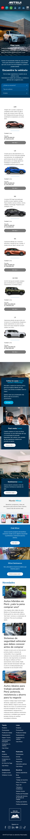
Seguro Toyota (6, 737)
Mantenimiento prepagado (6, 740)
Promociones (5, 730)
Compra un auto (6, 772)
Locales (18, 777)
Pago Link (19, 785)
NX (15, 196)
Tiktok (24, 827)
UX (15, 151)
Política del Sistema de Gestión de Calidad (21, 797)
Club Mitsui (5, 748)
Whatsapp (21, 827)
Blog (17, 775)
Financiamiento (6, 735)
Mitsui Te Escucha (21, 782)
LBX (15, 107)
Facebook (5, 827)
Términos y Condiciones (19, 788)
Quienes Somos (20, 791)
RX (15, 239)
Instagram (9, 827)
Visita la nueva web (14, 574)
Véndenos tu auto (7, 775)
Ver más (14, 543)
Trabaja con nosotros (22, 780)
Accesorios (19, 759)
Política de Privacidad (22, 794)
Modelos (4, 728)
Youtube (17, 827)
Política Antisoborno (22, 804)
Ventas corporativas (21, 772)
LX (15, 317)
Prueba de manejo (7, 733)
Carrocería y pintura (21, 764)
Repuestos (19, 761)
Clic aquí (8, 402)
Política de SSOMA (21, 802)
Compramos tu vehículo (6, 745)
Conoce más (9, 445)
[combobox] (15, 85)
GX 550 (15, 278)
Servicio (18, 757)
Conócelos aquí (10, 493)
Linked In (13, 827)
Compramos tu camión (6, 760)
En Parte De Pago (7, 763)
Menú (27, 8)
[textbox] (15, 85)
